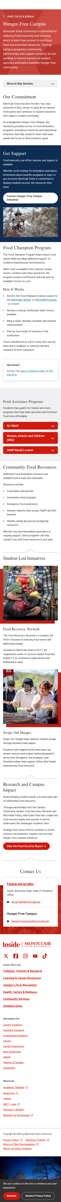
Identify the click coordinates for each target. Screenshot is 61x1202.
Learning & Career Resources (22, 978)
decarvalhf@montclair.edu (26, 902)
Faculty (7, 1041)
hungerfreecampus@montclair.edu (30, 921)
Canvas (7, 1098)
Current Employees (13, 1046)
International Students (15, 1035)
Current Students (12, 1024)
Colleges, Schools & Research (22, 971)
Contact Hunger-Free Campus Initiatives (24, 198)
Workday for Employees (16, 1115)
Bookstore (9, 1093)
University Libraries (13, 1109)
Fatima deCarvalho (20, 884)
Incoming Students (13, 1030)
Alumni (6, 1057)
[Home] (27, 944)
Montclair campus (21, 299)
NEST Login (9, 1104)
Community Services (16, 999)
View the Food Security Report (25, 846)
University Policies (35, 1140)
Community (9, 1067)
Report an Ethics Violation (17, 1148)
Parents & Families (13, 1062)
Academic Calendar (13, 1087)
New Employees (12, 1051)
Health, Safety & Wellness (20, 16)
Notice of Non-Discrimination (19, 1144)
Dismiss (11, 1195)
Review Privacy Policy (38, 1195)
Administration (13, 1006)
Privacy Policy (11, 1140)
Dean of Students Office (32, 371)
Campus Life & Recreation (20, 985)
